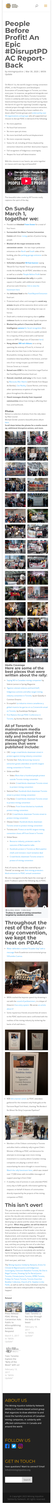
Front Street (30, 224)
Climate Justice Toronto (21, 1276)
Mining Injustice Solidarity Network (23, 1265)
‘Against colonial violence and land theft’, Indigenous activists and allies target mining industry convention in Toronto (25, 692)
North (23, 251)
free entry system (22, 1005)
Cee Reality (21, 385)
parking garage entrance (31, 255)
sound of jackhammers (26, 1001)
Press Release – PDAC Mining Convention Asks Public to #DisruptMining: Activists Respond (13, 1322)
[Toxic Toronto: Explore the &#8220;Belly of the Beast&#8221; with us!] (13, 1350)
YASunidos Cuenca (14, 956)
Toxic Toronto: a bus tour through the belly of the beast (33, 1318)
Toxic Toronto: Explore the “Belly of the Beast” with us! (12, 1360)
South (32, 251)
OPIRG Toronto (38, 1276)
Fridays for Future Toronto (15, 1279)
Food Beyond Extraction (37, 293)
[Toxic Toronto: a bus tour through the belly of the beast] (33, 1307)
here (41, 339)
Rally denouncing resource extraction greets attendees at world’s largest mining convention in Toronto (25, 764)
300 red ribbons (25, 343)
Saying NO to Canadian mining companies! (24, 680)
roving (24, 236)
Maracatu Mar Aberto (18, 381)
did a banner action (18, 1098)
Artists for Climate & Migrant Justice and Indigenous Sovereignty (25, 1268)
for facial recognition (33, 328)
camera (21, 328)
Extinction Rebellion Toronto (27, 1270)
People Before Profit (31, 274)
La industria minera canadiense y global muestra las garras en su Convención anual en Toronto (27, 707)
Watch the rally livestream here (19, 1170)
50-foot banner (31, 263)
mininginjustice (15, 71)
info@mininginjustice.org (17, 1469)
